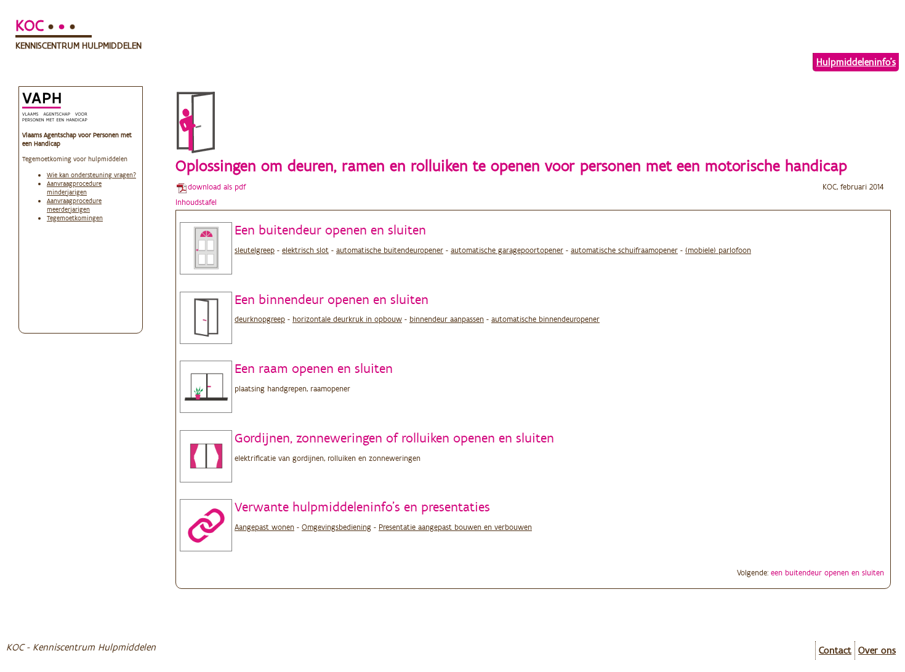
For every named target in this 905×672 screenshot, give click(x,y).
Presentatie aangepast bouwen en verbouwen (455, 527)
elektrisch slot (305, 250)
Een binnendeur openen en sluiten (331, 299)
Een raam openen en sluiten (314, 368)
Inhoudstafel (196, 202)
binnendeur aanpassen (446, 319)
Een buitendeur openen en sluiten (330, 230)
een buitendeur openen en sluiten (827, 572)
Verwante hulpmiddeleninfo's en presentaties (362, 506)
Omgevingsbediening (336, 527)
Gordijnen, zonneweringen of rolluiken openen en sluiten (394, 438)
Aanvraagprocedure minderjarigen (74, 187)
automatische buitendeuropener (389, 250)
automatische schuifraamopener (624, 250)
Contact (835, 650)
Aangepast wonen (264, 527)
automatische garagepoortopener (507, 250)
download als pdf (217, 186)
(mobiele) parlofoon (718, 250)
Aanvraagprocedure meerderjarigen (74, 205)
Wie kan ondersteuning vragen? (91, 174)
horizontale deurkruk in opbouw (347, 319)
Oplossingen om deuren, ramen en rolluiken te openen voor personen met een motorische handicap (511, 165)
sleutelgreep (255, 250)
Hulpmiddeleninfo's (856, 62)
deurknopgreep (260, 319)
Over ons (877, 650)
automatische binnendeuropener (545, 319)
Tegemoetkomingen (75, 218)
